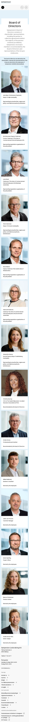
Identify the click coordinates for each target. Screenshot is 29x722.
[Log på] (26, 7)
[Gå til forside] (6, 2)
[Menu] (2, 7)
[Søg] (22, 7)
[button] (5, 675)
